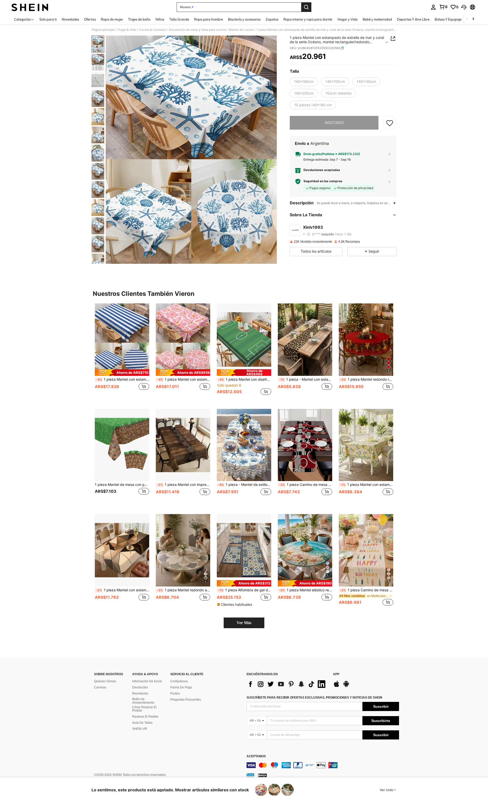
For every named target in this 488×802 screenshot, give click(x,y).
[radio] (304, 81)
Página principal (103, 30)
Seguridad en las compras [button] (322, 181)
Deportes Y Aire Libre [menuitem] (413, 19)
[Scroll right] (473, 19)
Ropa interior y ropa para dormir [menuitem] (307, 19)
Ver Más (244, 623)
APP (336, 674)
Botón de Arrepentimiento (143, 700)
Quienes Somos (105, 681)
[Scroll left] (467, 19)
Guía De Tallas (142, 722)
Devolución (140, 687)
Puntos (175, 693)
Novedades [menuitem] (70, 19)
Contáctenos (179, 681)
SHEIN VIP (139, 729)
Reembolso (140, 693)
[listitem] (122, 352)
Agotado (334, 122)
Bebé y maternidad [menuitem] (377, 19)
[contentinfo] (323, 765)
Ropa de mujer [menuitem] (112, 19)
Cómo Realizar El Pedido (144, 709)
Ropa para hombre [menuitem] (208, 19)
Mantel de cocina (241, 30)
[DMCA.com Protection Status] (262, 775)
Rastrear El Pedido (145, 716)
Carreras (100, 687)
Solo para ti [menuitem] (48, 19)
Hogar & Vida (126, 30)
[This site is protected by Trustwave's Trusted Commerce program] (250, 775)
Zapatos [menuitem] (272, 19)
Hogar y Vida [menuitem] (348, 19)
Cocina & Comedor (152, 30)
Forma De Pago (181, 687)
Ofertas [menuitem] (90, 19)
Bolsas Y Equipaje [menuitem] (448, 19)
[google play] (346, 686)
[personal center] (433, 7)
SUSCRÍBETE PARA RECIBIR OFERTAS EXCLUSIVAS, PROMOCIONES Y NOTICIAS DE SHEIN (314, 697)
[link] (443, 7)
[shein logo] (29, 7)
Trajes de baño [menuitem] (139, 19)
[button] (464, 7)
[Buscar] (306, 7)
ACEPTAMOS (256, 756)
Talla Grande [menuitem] (179, 19)
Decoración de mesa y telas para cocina (197, 30)
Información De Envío (147, 681)
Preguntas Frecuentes (185, 699)
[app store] (336, 686)
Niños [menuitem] (160, 19)
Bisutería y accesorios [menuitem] (244, 19)
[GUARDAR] (389, 123)
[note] (122, 372)
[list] (287, 684)
